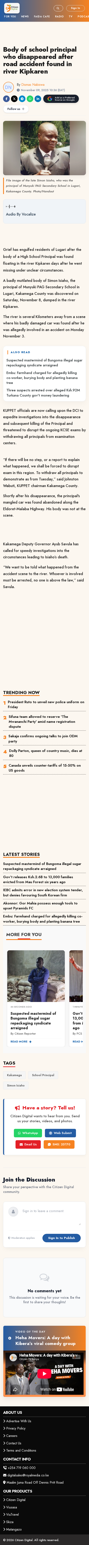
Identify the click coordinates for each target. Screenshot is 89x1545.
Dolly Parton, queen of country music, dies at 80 (45, 753)
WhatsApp (30, 1133)
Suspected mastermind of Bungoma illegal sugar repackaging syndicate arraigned (44, 363)
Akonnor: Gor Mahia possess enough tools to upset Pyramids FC (40, 906)
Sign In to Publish (61, 1238)
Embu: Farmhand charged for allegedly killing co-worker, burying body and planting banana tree (42, 377)
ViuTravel (12, 1514)
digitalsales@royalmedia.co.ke (28, 1475)
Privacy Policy (15, 1428)
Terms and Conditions (21, 1450)
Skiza (9, 1522)
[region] (44, 996)
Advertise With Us (18, 1421)
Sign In (75, 8)
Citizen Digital (15, 1499)
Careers (11, 1435)
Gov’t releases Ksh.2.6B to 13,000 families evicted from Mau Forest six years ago (38, 879)
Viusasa (11, 1507)
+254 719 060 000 (22, 1467)
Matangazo (14, 1529)
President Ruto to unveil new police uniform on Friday (46, 704)
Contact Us (13, 1443)
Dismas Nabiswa (32, 84)
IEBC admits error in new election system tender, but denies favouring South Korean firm (43, 892)
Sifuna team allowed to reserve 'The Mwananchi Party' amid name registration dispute (42, 721)
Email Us (30, 1144)
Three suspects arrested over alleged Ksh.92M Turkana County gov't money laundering (43, 393)
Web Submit (63, 1133)
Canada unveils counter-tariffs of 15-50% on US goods (45, 768)
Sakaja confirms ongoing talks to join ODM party (43, 738)
